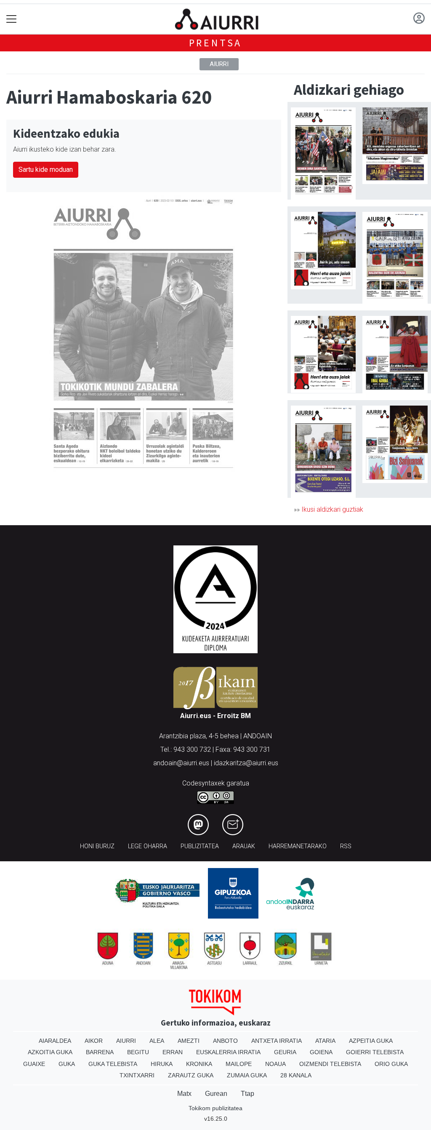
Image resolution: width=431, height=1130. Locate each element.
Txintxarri (137, 1075)
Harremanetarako (298, 846)
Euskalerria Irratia (228, 1052)
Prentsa (215, 42)
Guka (67, 1064)
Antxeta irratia (276, 1040)
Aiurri (219, 64)
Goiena (321, 1052)
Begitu (138, 1052)
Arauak (243, 846)
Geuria (285, 1052)
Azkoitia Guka (50, 1052)
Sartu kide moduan (46, 170)
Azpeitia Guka (371, 1040)
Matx (184, 1093)
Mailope (239, 1064)
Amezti (189, 1040)
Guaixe (34, 1064)
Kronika (199, 1064)
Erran (172, 1052)
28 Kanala (295, 1075)
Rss (345, 846)
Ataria (325, 1040)
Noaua (275, 1064)
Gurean (216, 1093)
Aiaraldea (55, 1040)
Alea (156, 1040)
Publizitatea (200, 846)
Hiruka (162, 1064)
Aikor (94, 1040)
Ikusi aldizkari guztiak (332, 509)
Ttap (247, 1093)
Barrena (100, 1052)
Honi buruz (97, 846)
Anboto (225, 1040)
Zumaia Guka (247, 1075)
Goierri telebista (375, 1052)
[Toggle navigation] (12, 19)
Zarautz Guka (190, 1075)
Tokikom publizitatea (215, 1108)
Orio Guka (391, 1064)
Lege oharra (147, 846)
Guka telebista (112, 1064)
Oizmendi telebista (330, 1064)
